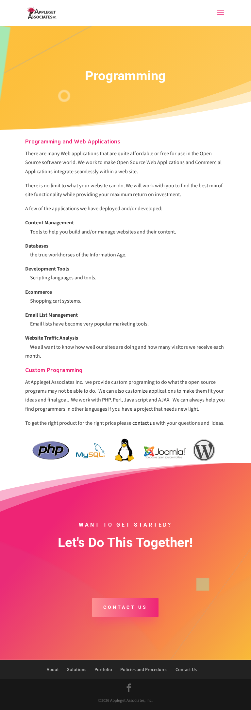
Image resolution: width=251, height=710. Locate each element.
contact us (143, 423)
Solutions (76, 669)
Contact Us (125, 607)
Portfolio (103, 669)
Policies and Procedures (143, 669)
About (53, 669)
